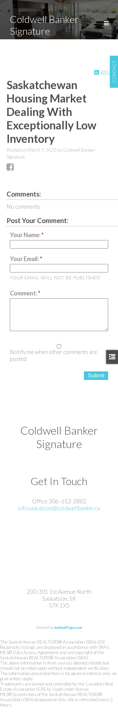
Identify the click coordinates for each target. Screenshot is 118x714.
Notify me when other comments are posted (53, 355)
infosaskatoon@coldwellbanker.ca (59, 508)
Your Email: (25, 258)
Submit (96, 375)
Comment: (24, 293)
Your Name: (25, 234)
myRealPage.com (68, 627)
